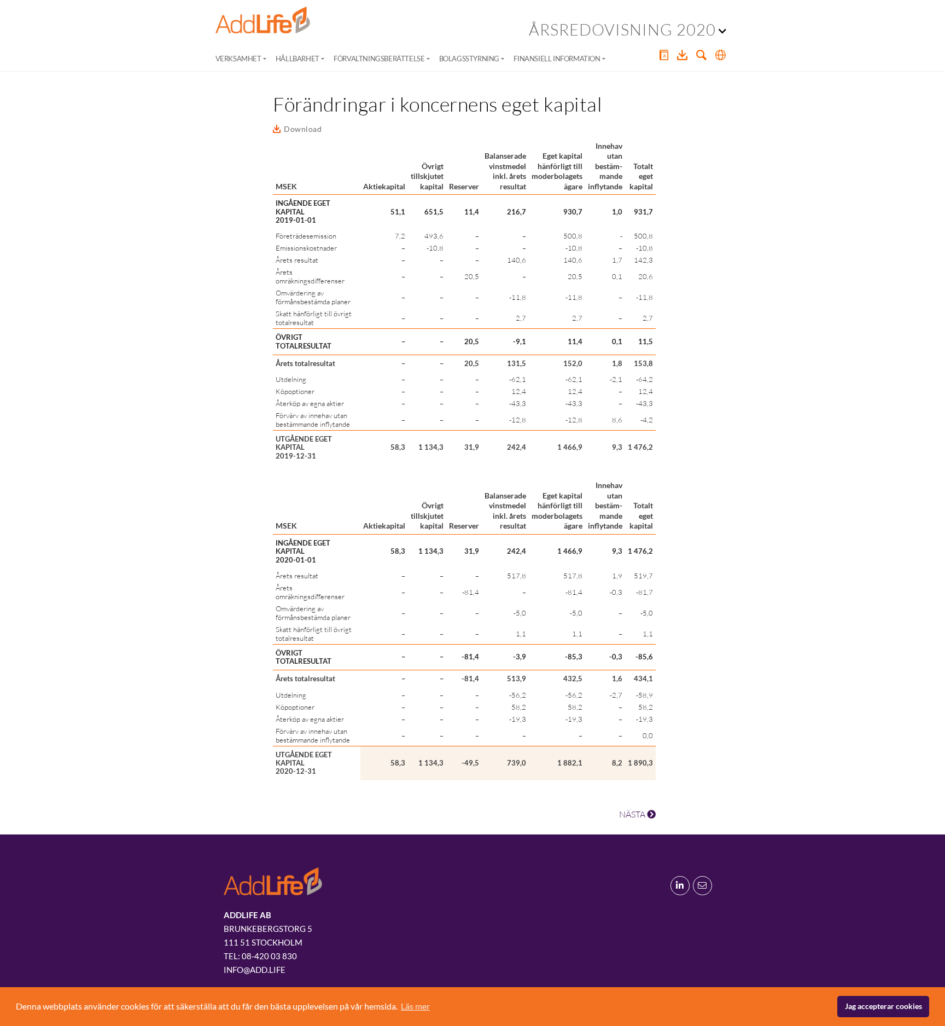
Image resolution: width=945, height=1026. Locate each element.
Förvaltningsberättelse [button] (379, 58)
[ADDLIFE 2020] (262, 20)
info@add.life (254, 970)
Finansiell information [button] (557, 58)
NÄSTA (633, 814)
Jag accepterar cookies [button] (883, 1006)
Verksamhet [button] (238, 58)
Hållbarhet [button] (297, 58)
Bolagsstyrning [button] (469, 58)
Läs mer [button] (415, 1006)
